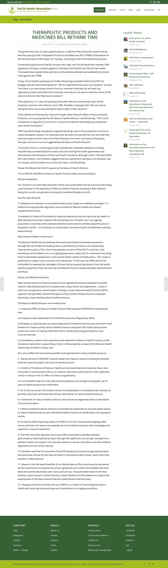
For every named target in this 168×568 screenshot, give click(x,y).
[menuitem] (99, 10)
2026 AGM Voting (137, 93)
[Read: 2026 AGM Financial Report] (125, 66)
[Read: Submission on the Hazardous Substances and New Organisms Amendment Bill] (125, 145)
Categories (18, 535)
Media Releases (73, 44)
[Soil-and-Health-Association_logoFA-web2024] (33, 10)
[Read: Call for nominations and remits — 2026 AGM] (125, 119)
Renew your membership (99, 550)
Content (16, 540)
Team (53, 545)
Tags (15, 530)
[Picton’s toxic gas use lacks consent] (2, 284)
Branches (17, 545)
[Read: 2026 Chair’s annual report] (125, 58)
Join (127, 545)
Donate (54, 550)
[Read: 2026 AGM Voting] (125, 94)
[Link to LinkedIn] (159, 2)
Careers (54, 540)
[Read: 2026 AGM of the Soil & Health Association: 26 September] (125, 131)
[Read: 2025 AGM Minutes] (125, 50)
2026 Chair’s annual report (141, 57)
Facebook (130, 530)
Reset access (94, 545)
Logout (129, 550)
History (54, 535)
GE (57, 44)
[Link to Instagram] (155, 2)
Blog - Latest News (22, 19)
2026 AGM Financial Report (141, 65)
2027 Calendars (136, 85)
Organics (84, 44)
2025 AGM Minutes (137, 49)
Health (62, 44)
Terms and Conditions (98, 535)
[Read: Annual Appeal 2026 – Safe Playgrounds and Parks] (125, 74)
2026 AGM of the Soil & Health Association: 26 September (140, 133)
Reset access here (14, 2)
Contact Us (93, 540)
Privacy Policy (94, 530)
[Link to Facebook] (151, 2)
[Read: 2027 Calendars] (125, 86)
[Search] (158, 10)
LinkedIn (129, 540)
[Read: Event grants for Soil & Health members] (125, 39)
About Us (55, 530)
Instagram (130, 535)
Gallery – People (20, 550)
